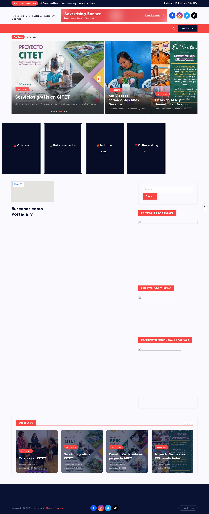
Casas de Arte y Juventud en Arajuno (172, 102)
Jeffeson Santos (29, 104)
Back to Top (189, 508)
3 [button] (56, 111)
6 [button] (66, 111)
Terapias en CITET (32, 458)
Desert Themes (54, 508)
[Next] (191, 422)
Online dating (148, 145)
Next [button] (99, 79)
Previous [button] (17, 79)
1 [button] (51, 111)
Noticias (22, 89)
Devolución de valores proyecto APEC (125, 456)
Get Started (187, 28)
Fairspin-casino (64, 145)
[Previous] (186, 422)
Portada (32, 37)
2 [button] (53, 111)
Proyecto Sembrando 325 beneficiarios (170, 456)
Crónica (23, 145)
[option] (58, 77)
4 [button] (58, 111)
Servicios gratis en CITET (42, 97)
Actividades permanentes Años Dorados (123, 100)
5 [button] (63, 111)
